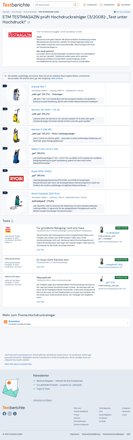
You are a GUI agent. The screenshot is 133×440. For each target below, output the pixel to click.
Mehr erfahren (57, 78)
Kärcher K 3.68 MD (42, 129)
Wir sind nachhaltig (123, 12)
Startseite (6, 12)
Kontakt (102, 421)
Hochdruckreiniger (30, 12)
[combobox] (52, 5)
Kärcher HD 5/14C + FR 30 (46, 109)
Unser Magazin (105, 415)
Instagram (126, 408)
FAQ (100, 411)
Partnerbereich (80, 421)
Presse (76, 415)
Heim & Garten (16, 12)
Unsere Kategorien (81, 424)
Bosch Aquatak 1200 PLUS (46, 193)
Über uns (77, 408)
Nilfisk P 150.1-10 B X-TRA (45, 149)
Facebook (126, 411)
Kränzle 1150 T (39, 86)
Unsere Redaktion (81, 411)
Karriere (77, 418)
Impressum (74, 434)
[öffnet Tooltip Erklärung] (28, 22)
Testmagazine (105, 408)
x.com (124, 415)
